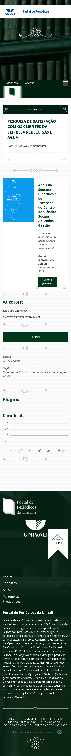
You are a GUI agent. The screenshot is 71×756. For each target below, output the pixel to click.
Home (7, 576)
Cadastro (11, 83)
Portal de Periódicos (36, 11)
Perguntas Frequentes (12, 599)
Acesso (30, 83)
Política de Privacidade (51, 725)
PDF (37, 337)
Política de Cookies (17, 725)
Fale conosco (50, 722)
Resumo (33, 109)
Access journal (47, 282)
